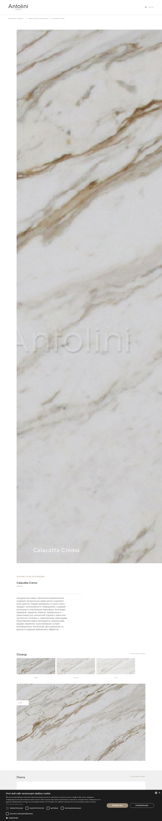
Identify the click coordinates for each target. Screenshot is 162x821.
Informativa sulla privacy (14, 804)
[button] (54, 817)
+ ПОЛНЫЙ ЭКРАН (137, 654)
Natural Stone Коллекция (38, 18)
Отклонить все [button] (141, 805)
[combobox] (156, 793)
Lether (76, 678)
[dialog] (81, 805)
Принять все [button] (117, 805)
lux (36, 678)
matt (116, 678)
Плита (21, 777)
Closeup (22, 654)
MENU (150, 7)
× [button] (159, 793)
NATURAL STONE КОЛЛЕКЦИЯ (30, 576)
